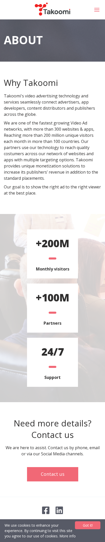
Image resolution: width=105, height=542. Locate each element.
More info (67, 536)
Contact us (52, 474)
